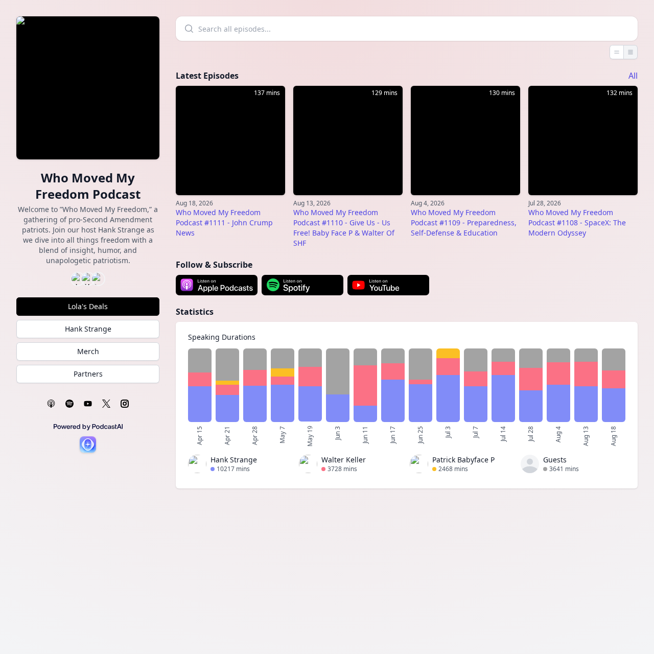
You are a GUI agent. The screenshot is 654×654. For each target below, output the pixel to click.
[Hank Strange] (197, 465)
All (633, 75)
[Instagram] (124, 403)
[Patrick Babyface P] (419, 465)
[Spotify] (69, 403)
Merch (88, 351)
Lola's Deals (88, 306)
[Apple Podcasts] (51, 403)
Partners (88, 374)
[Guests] (530, 465)
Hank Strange (88, 329)
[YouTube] (88, 403)
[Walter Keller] (308, 465)
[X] (106, 403)
